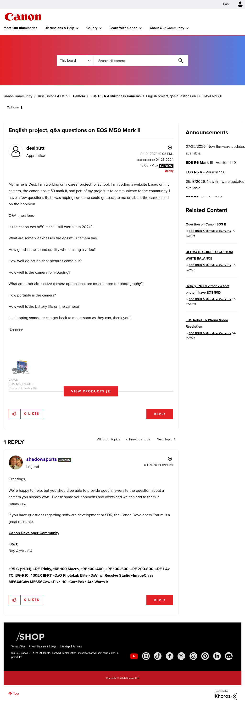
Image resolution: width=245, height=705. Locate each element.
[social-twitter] (181, 656)
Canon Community (23, 17)
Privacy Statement (38, 646)
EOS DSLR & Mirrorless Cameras (116, 96)
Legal (54, 646)
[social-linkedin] (217, 656)
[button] (91, 391)
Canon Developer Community (34, 533)
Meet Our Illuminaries (20, 27)
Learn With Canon (123, 27)
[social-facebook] (169, 656)
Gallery (91, 27)
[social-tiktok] (157, 656)
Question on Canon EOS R (206, 224)
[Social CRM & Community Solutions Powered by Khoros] (226, 695)
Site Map (65, 646)
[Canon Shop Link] (28, 636)
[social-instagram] (146, 656)
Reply (160, 413)
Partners (77, 646)
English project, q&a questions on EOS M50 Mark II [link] (184, 96)
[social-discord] (229, 656)
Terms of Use (18, 646)
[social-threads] (193, 656)
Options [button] (13, 107)
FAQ (226, 4)
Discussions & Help (59, 27)
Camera (79, 96)
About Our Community (167, 27)
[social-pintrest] (205, 656)
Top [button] (16, 693)
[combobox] (140, 60)
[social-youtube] (134, 656)
